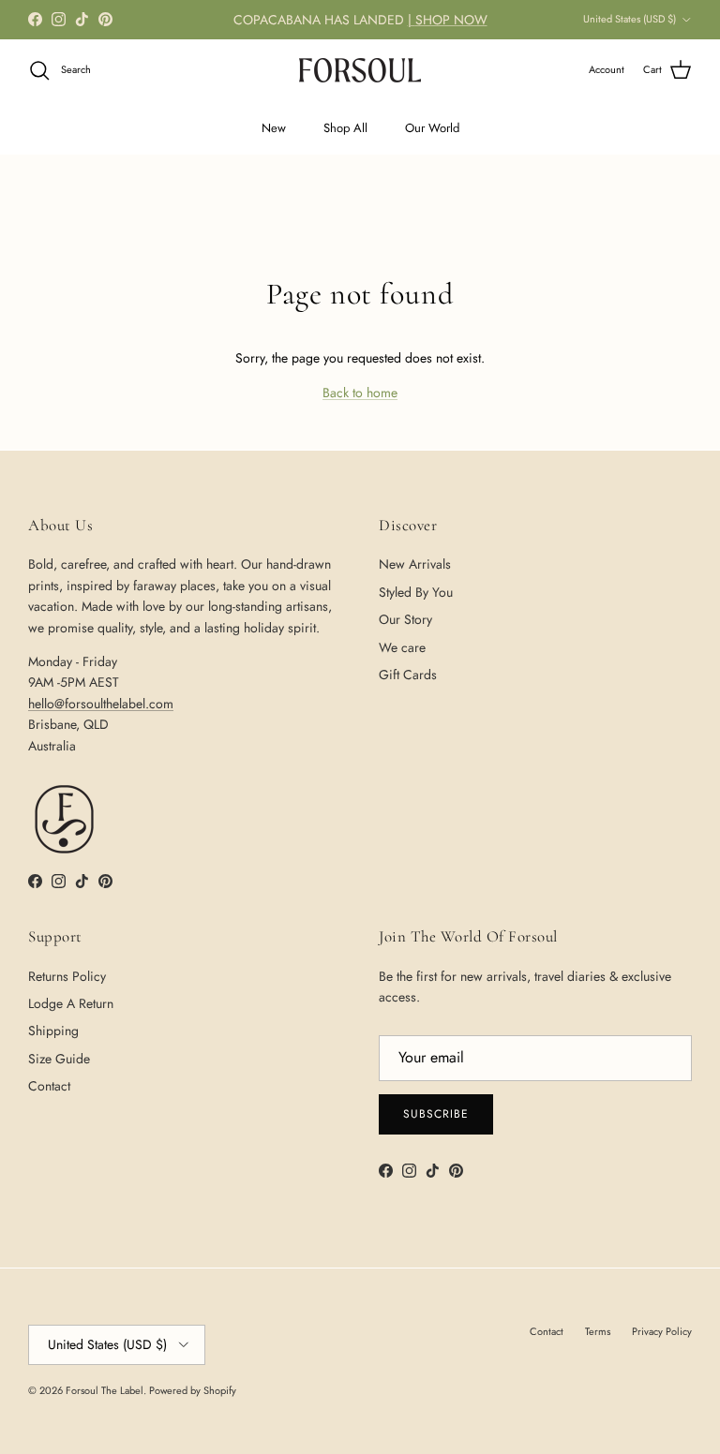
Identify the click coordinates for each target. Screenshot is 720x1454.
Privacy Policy (662, 1331)
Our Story (405, 619)
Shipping (53, 1030)
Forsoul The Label (104, 1390)
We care (402, 647)
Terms (597, 1331)
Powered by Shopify (192, 1390)
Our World (432, 128)
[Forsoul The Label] (360, 70)
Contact (49, 1085)
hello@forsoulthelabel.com (100, 703)
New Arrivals (415, 564)
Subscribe (436, 1113)
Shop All (345, 128)
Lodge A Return (70, 1003)
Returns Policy (67, 976)
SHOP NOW (451, 19)
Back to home (360, 392)
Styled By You (416, 592)
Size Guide (59, 1058)
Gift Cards (408, 674)
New (274, 128)
